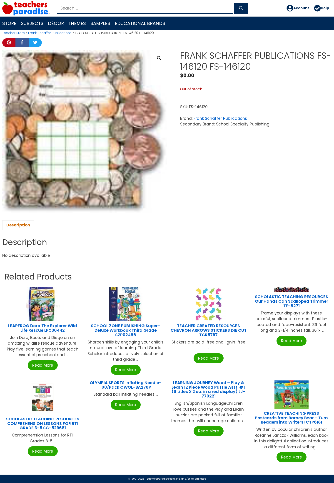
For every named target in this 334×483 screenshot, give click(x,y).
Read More (42, 365)
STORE (9, 23)
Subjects (32, 23)
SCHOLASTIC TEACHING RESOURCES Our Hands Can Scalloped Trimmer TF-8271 (291, 301)
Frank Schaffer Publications (50, 33)
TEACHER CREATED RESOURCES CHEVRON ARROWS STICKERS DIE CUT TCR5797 (209, 330)
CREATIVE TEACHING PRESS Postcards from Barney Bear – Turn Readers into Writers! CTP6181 (291, 417)
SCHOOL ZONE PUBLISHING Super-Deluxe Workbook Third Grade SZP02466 (125, 330)
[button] (159, 58)
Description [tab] (18, 225)
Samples (100, 23)
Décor (56, 23)
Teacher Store (13, 33)
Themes (77, 23)
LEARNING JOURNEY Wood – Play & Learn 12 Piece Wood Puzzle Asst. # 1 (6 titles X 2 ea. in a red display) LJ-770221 (208, 389)
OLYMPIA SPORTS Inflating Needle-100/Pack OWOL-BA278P (126, 385)
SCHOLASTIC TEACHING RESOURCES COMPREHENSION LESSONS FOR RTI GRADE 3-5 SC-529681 (42, 423)
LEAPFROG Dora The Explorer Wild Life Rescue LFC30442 (42, 328)
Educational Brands (140, 23)
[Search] (241, 8)
